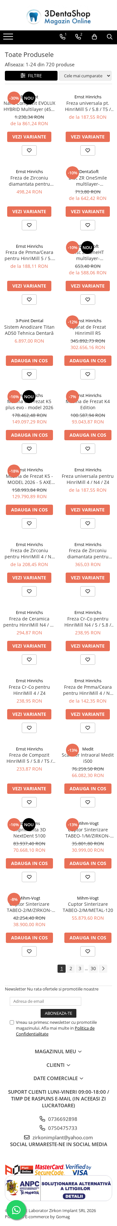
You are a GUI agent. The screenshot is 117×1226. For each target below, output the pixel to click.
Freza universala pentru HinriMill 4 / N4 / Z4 (88, 479)
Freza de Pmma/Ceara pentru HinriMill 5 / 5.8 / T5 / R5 (29, 255)
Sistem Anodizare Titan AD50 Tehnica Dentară (29, 330)
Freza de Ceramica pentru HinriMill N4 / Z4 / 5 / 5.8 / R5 (29, 622)
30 (93, 968)
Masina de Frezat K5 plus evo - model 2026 (29, 404)
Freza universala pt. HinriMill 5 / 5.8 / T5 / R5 (88, 106)
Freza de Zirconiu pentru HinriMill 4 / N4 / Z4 (29, 553)
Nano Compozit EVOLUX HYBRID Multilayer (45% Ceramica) (29, 106)
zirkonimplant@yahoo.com (62, 1137)
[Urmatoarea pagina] (103, 969)
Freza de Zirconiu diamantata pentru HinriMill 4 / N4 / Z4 (88, 553)
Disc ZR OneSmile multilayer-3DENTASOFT (88, 181)
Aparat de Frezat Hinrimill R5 (88, 330)
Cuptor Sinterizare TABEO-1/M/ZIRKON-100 (87, 832)
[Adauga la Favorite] (29, 150)
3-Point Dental (29, 320)
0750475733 (62, 1128)
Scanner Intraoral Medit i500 (88, 758)
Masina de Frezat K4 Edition (88, 404)
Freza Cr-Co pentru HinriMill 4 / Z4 (29, 690)
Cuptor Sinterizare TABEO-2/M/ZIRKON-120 (29, 907)
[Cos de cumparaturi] (94, 36)
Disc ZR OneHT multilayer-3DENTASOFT (88, 255)
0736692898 (62, 1119)
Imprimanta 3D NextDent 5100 (29, 832)
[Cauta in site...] (109, 36)
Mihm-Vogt (88, 823)
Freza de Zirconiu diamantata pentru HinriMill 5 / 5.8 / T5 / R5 (29, 181)
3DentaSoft (88, 171)
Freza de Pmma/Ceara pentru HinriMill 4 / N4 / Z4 (87, 690)
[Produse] (9, 38)
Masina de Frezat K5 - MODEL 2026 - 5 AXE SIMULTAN (29, 479)
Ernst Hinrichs (87, 97)
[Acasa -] (58, 15)
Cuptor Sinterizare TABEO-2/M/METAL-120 (88, 907)
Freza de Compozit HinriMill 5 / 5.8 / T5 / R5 (29, 758)
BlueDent (29, 97)
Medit (88, 749)
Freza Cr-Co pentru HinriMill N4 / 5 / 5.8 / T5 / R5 (87, 622)
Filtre (33, 75)
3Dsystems (29, 823)
